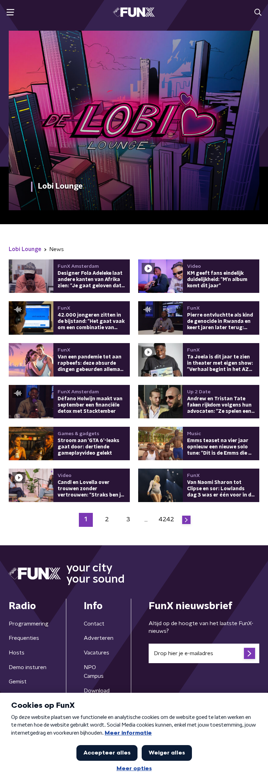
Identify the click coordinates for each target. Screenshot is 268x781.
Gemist (18, 681)
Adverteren (98, 638)
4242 (166, 519)
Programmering (29, 624)
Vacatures (96, 652)
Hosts (16, 652)
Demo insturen (27, 667)
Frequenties (24, 638)
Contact (94, 624)
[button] (10, 12)
